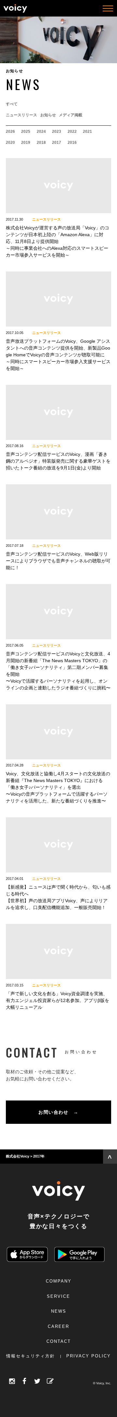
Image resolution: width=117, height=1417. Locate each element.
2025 (25, 131)
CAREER (58, 1326)
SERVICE (58, 1296)
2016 (72, 142)
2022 (72, 131)
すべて (12, 104)
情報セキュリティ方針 (30, 1356)
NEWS (58, 1311)
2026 (10, 131)
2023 (56, 131)
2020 (10, 142)
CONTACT (58, 1341)
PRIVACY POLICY (88, 1356)
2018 (41, 142)
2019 (25, 142)
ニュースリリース (21, 115)
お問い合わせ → (58, 1112)
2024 (41, 131)
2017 (56, 142)
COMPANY (59, 1281)
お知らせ (48, 115)
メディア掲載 (70, 115)
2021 (87, 131)
